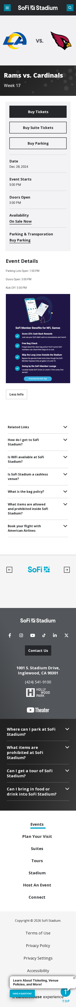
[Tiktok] (44, 634)
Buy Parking (38, 143)
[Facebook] (9, 636)
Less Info (17, 394)
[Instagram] (21, 636)
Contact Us (38, 650)
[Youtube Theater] (38, 710)
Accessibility (38, 970)
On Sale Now (20, 221)
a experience (38, 996)
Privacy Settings (38, 958)
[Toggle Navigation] (7, 7)
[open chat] (22, 993)
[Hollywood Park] (38, 693)
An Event (37, 885)
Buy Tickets (38, 111)
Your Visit (37, 836)
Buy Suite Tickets (38, 127)
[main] (38, 277)
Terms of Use (38, 933)
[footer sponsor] (39, 569)
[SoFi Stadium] (38, 8)
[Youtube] (32, 636)
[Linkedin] (55, 636)
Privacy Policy (38, 945)
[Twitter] (66, 636)
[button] (9, 570)
